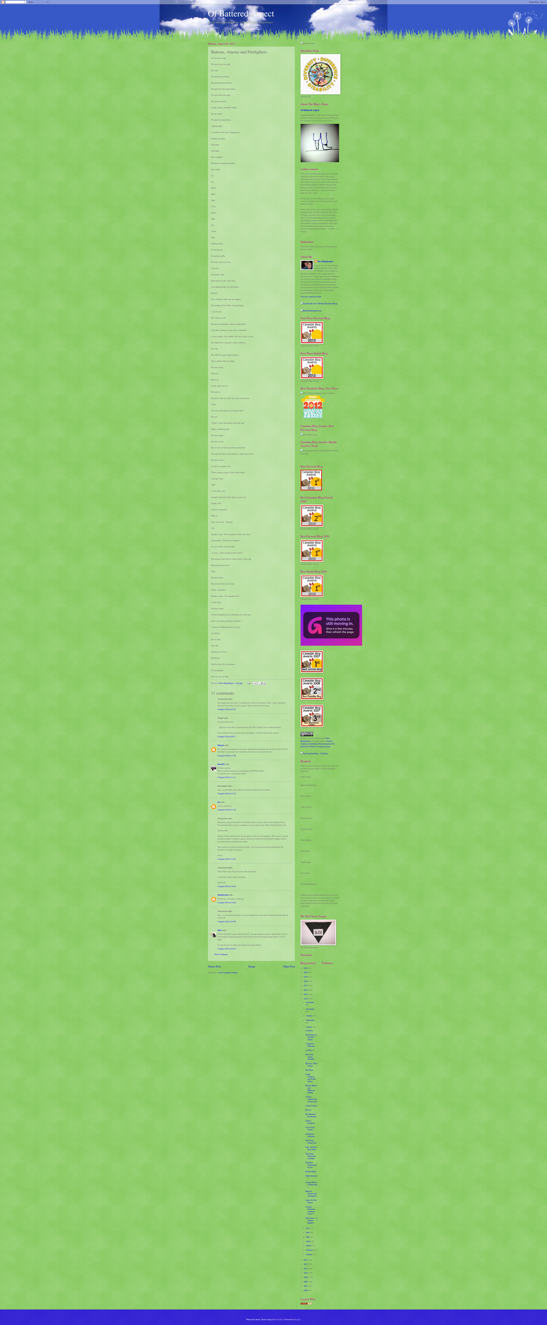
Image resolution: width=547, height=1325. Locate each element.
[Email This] (253, 683)
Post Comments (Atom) (228, 972)
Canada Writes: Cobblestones (311, 1184)
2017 (306, 985)
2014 (306, 998)
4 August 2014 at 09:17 (226, 736)
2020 (306, 972)
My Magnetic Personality (311, 1115)
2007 (306, 1286)
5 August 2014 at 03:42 (226, 948)
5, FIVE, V (309, 1050)
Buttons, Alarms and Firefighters (311, 1193)
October (309, 1015)
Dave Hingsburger (325, 261)
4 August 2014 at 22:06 (226, 902)
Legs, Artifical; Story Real (311, 1148)
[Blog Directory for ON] (306, 1304)
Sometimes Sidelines (310, 1135)
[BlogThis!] (256, 683)
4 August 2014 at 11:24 (226, 793)
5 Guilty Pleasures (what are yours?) (310, 1210)
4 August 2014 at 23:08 (226, 921)
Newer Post (214, 966)
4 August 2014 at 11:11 (226, 777)
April (308, 1241)
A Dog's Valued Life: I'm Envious (311, 1099)
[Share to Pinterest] (264, 683)
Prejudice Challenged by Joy (311, 1165)
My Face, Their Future (311, 1064)
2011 (306, 1268)
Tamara (220, 745)
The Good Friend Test (310, 1141)
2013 (306, 1260)
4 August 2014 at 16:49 (226, 886)
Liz (218, 802)
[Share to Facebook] (262, 683)
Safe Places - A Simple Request (311, 1220)
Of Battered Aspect (241, 13)
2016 (306, 990)
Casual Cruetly (311, 1105)
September (310, 1020)
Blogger (297, 1319)
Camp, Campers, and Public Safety (310, 1078)
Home (251, 966)
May (308, 1236)
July (308, 1228)
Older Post (289, 966)
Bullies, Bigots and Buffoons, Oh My (311, 1089)
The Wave (309, 1070)
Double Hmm (310, 1171)
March (309, 1245)
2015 (306, 994)
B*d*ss (308, 1110)
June (308, 1232)
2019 (306, 976)
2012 (306, 1264)
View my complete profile (311, 296)
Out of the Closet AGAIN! (310, 1056)
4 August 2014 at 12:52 (226, 859)
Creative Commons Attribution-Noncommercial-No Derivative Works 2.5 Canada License (318, 744)
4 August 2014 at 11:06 (226, 755)
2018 (306, 981)
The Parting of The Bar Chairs (311, 1037)
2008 (306, 1281)
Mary (219, 930)
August (309, 1026)
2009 (306, 1277)
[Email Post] (249, 683)
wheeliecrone (222, 894)
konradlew (279, 1319)
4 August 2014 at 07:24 (226, 709)
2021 (306, 968)
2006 (306, 1290)
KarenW (221, 764)
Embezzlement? (311, 1176)
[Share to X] (259, 683)
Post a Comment (221, 954)
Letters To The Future (311, 1201)
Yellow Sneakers (310, 1122)
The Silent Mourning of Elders (310, 1156)
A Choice (309, 1030)
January (309, 1254)
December (310, 1002)
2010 (306, 1272)
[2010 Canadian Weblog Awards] (331, 645)
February (310, 1250)
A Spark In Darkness (310, 1044)
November (310, 1009)
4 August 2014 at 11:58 (226, 809)
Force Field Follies (310, 1128)
